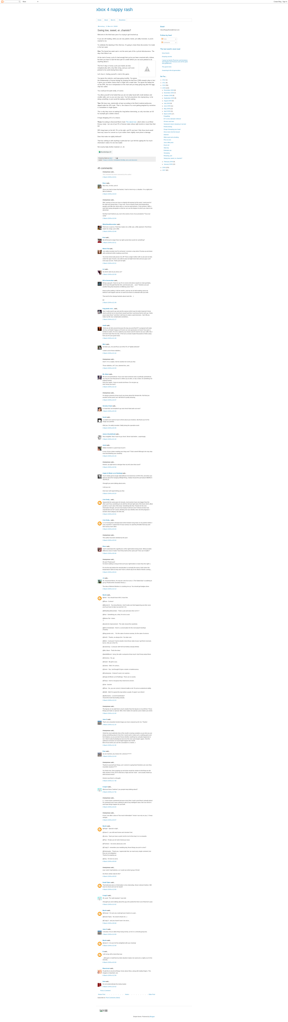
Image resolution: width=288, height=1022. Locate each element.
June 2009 (167, 106)
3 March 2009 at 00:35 (109, 428)
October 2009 (168, 95)
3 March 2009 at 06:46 (109, 553)
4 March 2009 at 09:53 (109, 876)
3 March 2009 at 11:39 (109, 745)
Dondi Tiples (106, 882)
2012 (164, 80)
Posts (165, 39)
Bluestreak (106, 968)
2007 (164, 170)
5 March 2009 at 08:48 (109, 923)
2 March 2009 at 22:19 (109, 387)
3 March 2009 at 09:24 (109, 572)
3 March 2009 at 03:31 (109, 514)
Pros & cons (167, 140)
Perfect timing (168, 126)
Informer (166, 134)
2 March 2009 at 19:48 (109, 231)
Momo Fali (106, 248)
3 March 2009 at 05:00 (109, 540)
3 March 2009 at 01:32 (109, 439)
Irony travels (165, 53)
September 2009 (169, 98)
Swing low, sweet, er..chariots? (173, 158)
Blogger (152, 1016)
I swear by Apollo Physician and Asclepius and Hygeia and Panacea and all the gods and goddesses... (175, 61)
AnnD (104, 325)
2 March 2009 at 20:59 (109, 274)
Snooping (167, 153)
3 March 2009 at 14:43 (109, 756)
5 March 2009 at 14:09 (109, 934)
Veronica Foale (107, 406)
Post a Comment (105, 990)
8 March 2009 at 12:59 (109, 975)
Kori (104, 237)
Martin (105, 595)
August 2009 (168, 101)
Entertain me (167, 150)
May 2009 (167, 108)
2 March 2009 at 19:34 (109, 218)
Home (99, 20)
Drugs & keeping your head (172, 129)
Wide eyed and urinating (171, 137)
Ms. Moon (106, 374)
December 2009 (169, 90)
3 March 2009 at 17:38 (109, 781)
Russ (104, 183)
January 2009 (168, 164)
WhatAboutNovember (109, 224)
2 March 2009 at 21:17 (109, 319)
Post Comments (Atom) (113, 997)
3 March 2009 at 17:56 (109, 792)
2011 (164, 82)
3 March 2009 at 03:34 (109, 529)
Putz (104, 751)
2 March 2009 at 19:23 (109, 194)
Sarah (104, 417)
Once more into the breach (172, 132)
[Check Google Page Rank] (103, 1011)
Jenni (104, 445)
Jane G (105, 719)
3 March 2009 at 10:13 (109, 589)
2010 (164, 85)
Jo (103, 578)
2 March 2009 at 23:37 (109, 400)
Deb (104, 981)
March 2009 (168, 114)
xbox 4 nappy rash (114, 9)
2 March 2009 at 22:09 (109, 368)
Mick (104, 344)
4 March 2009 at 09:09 (109, 861)
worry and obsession (131, 160)
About (106, 20)
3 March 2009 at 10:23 (109, 700)
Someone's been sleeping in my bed (175, 124)
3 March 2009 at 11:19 (109, 724)
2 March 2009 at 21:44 (109, 353)
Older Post (152, 994)
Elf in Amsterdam (108, 280)
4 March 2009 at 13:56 (109, 889)
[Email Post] (116, 158)
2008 (164, 167)
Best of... (113, 20)
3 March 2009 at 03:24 (109, 493)
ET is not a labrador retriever (172, 119)
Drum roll (166, 145)
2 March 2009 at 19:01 (109, 177)
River (104, 546)
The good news (166, 67)
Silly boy (166, 148)
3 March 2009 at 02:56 (109, 467)
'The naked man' (131, 122)
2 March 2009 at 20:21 (109, 263)
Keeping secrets (167, 56)
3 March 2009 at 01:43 (109, 456)
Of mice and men (169, 121)
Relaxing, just (168, 156)
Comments (166, 42)
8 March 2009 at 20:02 (109, 986)
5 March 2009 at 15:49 (109, 945)
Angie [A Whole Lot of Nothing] (112, 473)
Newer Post (101, 994)
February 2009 (168, 161)
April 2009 (167, 111)
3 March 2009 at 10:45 (109, 713)
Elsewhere (122, 20)
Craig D (105, 787)
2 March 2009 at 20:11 (109, 242)
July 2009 (167, 103)
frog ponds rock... (108, 308)
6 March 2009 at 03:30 (109, 962)
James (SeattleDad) (109, 434)
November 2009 (169, 93)
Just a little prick (168, 142)
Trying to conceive (108, 160)
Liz (103, 269)
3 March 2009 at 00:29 (109, 411)
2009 (164, 88)
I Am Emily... (106, 499)
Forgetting (167, 116)
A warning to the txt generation (171, 70)
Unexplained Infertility (119, 160)
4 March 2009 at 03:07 (109, 820)
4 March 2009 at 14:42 (109, 904)
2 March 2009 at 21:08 (109, 302)
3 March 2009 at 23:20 (109, 807)
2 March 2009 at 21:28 (109, 338)
